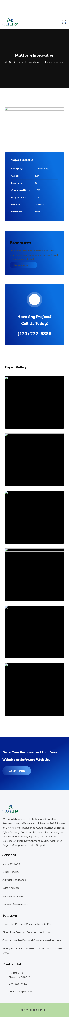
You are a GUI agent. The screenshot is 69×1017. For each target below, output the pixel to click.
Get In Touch (17, 770)
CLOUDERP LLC (39, 1010)
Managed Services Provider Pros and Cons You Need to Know (34, 950)
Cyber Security (10, 871)
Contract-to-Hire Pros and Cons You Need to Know (31, 940)
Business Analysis (12, 895)
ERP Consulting (11, 863)
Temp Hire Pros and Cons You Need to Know (28, 924)
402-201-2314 (18, 984)
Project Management (14, 903)
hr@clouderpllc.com (34, 3)
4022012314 (34, 7)
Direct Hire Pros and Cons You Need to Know (28, 932)
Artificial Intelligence (14, 879)
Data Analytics (11, 887)
